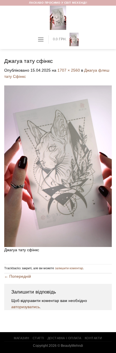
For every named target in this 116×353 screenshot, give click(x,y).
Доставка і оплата (64, 338)
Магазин (21, 338)
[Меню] (40, 39)
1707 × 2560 (68, 70)
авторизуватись (25, 307)
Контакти (93, 338)
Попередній (17, 276)
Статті (38, 338)
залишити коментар (69, 268)
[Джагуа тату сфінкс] (58, 166)
